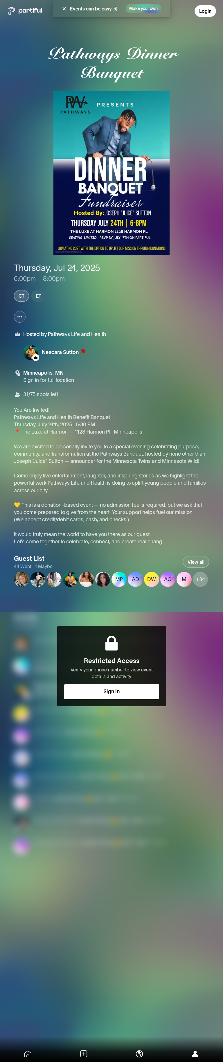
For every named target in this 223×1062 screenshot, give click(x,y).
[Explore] (139, 1054)
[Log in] (195, 1054)
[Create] (84, 1054)
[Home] (28, 1054)
